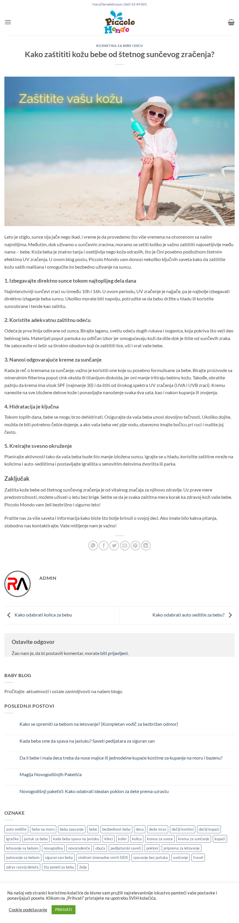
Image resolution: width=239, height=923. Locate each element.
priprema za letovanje (182, 848)
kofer (122, 838)
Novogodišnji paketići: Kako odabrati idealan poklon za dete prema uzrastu (94, 791)
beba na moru (43, 829)
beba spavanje (72, 829)
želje (83, 867)
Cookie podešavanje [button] (28, 909)
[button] (7, 22)
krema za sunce (160, 838)
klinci (108, 838)
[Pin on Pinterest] (135, 545)
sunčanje (180, 857)
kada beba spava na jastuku (76, 838)
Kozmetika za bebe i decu (119, 45)
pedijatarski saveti (125, 848)
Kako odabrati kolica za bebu (43, 614)
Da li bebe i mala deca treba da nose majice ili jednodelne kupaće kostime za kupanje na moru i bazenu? (121, 757)
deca (140, 829)
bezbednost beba (116, 829)
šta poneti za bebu (59, 867)
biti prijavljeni (114, 653)
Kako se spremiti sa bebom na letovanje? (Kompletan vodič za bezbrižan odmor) (99, 724)
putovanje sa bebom (23, 857)
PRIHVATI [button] (63, 909)
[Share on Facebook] (103, 545)
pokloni (152, 848)
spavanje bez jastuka (150, 857)
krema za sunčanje (193, 838)
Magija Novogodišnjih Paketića (51, 774)
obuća (100, 848)
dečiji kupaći (209, 829)
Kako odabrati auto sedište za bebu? (188, 614)
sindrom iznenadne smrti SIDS (103, 857)
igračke (12, 838)
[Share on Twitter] (114, 545)
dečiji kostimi (183, 829)
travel (198, 857)
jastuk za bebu (36, 838)
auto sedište (16, 829)
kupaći (220, 838)
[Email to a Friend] (125, 545)
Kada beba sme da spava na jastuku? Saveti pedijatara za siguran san (87, 741)
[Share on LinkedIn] (146, 545)
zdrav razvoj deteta (22, 867)
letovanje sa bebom (22, 848)
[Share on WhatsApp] (93, 545)
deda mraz (157, 829)
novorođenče (79, 848)
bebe (93, 829)
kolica (137, 838)
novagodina (53, 848)
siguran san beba (59, 857)
